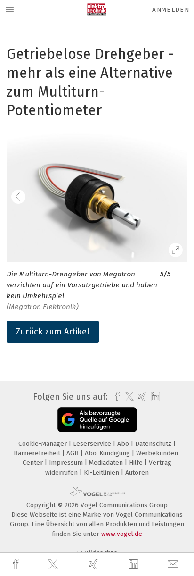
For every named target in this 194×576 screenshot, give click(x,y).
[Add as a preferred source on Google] (97, 419)
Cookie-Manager (43, 444)
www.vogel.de (121, 534)
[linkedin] (135, 565)
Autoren (137, 472)
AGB (73, 453)
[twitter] (54, 564)
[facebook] (17, 564)
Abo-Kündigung (108, 453)
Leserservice (93, 444)
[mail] (174, 564)
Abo (124, 444)
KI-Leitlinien (102, 472)
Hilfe (137, 463)
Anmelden (170, 10)
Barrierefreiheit (38, 453)
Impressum (67, 463)
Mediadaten (107, 463)
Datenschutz (154, 444)
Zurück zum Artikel (52, 331)
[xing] (94, 564)
